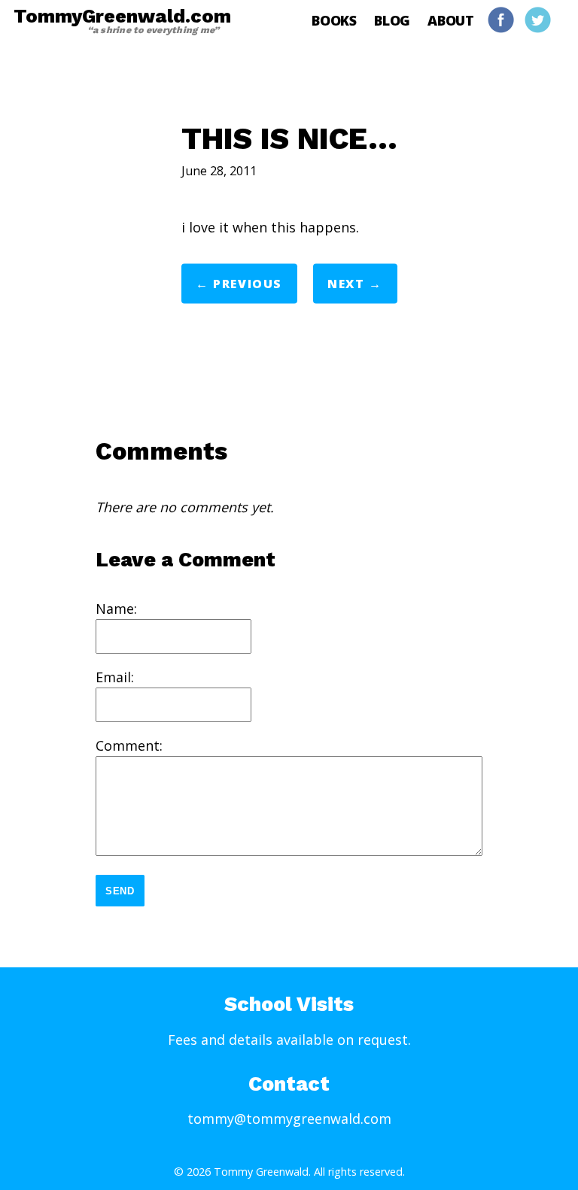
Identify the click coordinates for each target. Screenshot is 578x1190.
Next (345, 283)
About (450, 20)
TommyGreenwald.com (122, 20)
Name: (116, 609)
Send (120, 891)
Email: (115, 677)
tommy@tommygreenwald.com (289, 1119)
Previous (247, 283)
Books (334, 20)
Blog (392, 20)
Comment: (129, 745)
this (283, 227)
